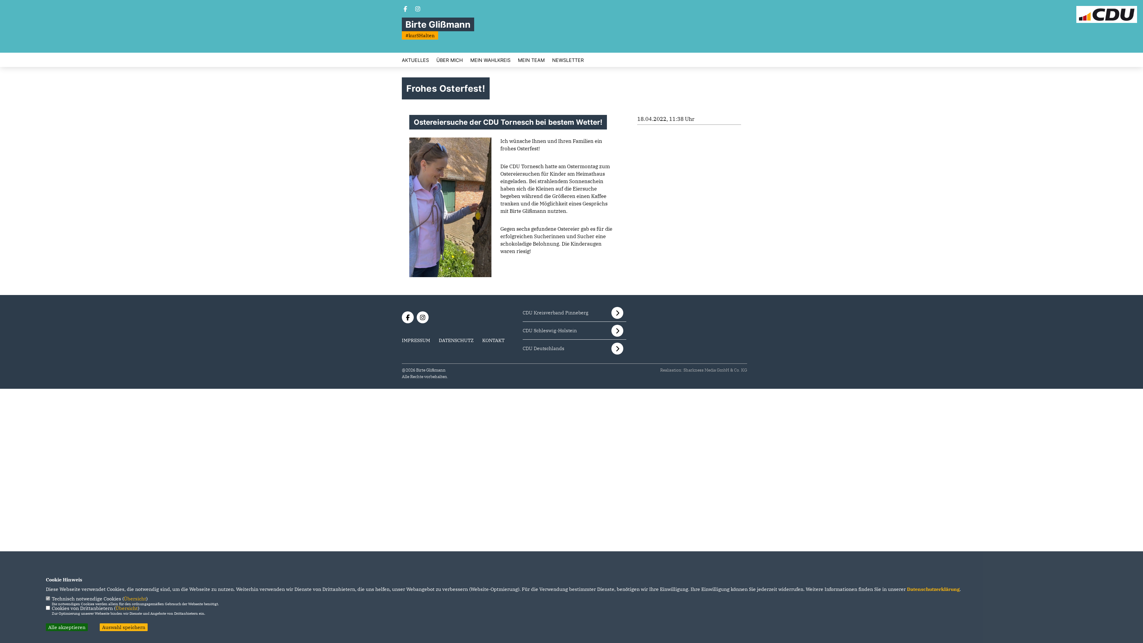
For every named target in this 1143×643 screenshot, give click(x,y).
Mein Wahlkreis (490, 60)
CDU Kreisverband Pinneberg (555, 313)
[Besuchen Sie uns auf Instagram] (417, 9)
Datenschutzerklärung (933, 589)
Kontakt (493, 340)
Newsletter (568, 60)
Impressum (416, 340)
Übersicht (135, 599)
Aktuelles (415, 60)
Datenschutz (456, 340)
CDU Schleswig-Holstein (550, 330)
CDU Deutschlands (543, 348)
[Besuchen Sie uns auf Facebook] (405, 9)
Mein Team (531, 60)
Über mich (449, 60)
